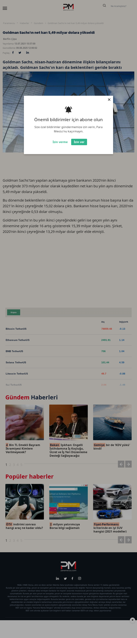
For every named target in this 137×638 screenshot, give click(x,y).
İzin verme (60, 142)
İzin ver (79, 142)
